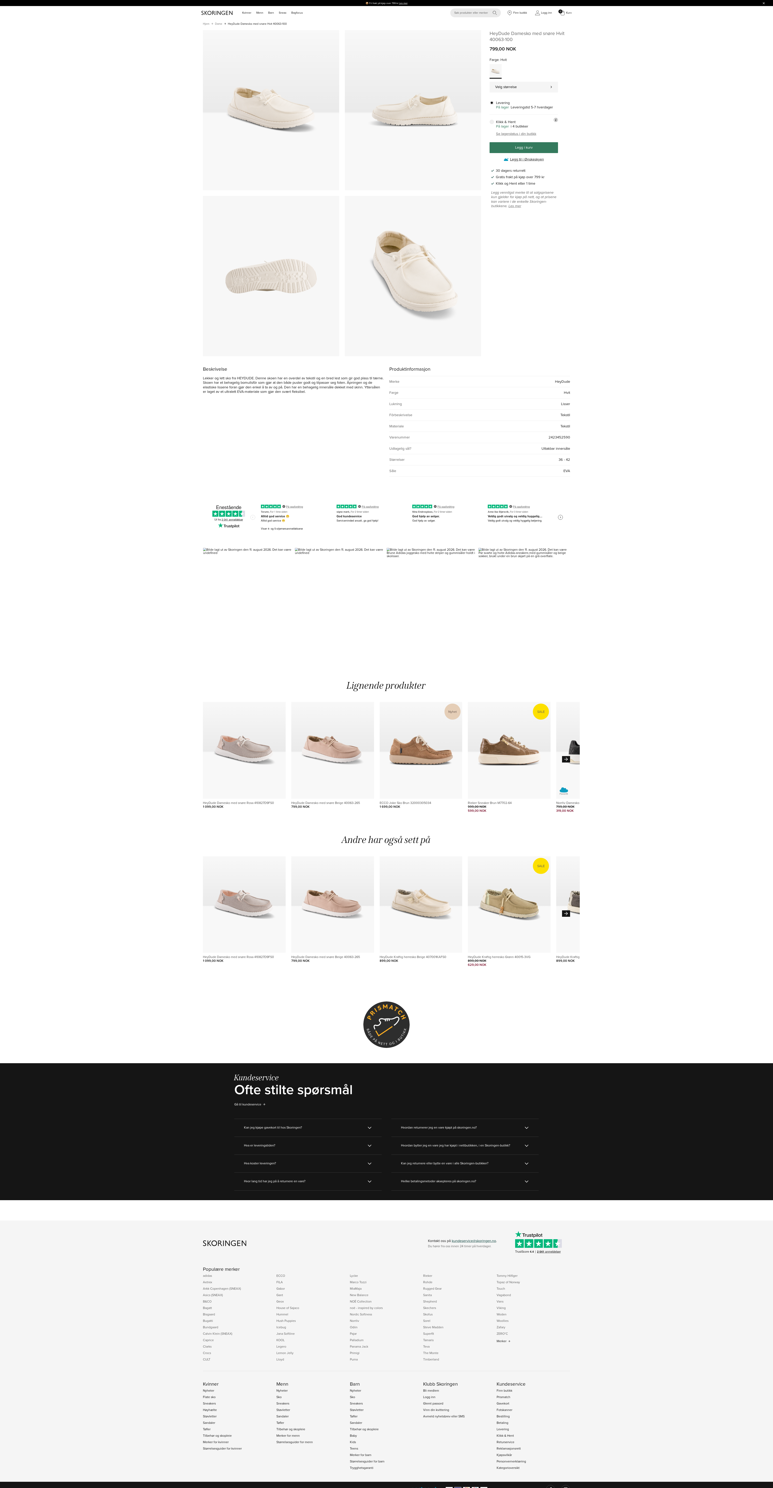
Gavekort (503, 1403)
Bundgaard (210, 1327)
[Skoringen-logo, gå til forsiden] (217, 13)
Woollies (502, 1321)
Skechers (429, 1308)
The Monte (430, 1353)
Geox (280, 1301)
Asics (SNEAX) (213, 1295)
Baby (353, 1435)
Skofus (428, 1314)
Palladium (357, 1340)
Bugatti (208, 1321)
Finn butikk (504, 1390)
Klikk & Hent (505, 1435)
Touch (501, 1288)
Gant (279, 1295)
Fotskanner (504, 1410)
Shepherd (430, 1301)
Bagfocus (297, 13)
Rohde (427, 1282)
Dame (218, 24)
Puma (354, 1359)
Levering (503, 1429)
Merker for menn (288, 1435)
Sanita (427, 1295)
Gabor (280, 1288)
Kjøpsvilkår (504, 1455)
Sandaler (209, 1423)
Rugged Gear (432, 1288)
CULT (206, 1359)
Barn (271, 13)
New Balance (359, 1295)
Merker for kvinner (216, 1442)
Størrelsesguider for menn (294, 1442)
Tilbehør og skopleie (217, 1435)
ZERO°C (502, 1334)
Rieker (427, 1276)
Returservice (505, 1442)
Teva (426, 1346)
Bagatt (207, 1308)
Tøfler (207, 1429)
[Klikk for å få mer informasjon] (556, 120)
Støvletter (210, 1416)
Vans (500, 1301)
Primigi (355, 1353)
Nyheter (208, 1390)
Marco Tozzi (358, 1282)
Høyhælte (210, 1410)
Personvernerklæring (511, 1461)
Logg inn (429, 1397)
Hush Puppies (286, 1321)
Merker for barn (360, 1455)
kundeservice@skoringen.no (474, 1240)
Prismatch (503, 1397)
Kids (353, 1442)
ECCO (280, 1276)
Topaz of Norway (508, 1282)
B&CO (207, 1301)
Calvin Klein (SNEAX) (217, 1334)
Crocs (207, 1353)
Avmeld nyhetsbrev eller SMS (444, 1416)
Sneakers (209, 1403)
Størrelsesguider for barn (367, 1461)
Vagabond (504, 1295)
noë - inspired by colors (366, 1308)
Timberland (431, 1359)
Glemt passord (433, 1403)
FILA (279, 1282)
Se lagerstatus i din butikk (516, 134)
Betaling (502, 1423)
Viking (501, 1308)
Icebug (281, 1327)
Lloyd (280, 1359)
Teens (354, 1448)
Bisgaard (209, 1314)
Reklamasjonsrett (509, 1448)
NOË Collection (361, 1301)
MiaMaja (356, 1288)
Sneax (282, 13)
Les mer (403, 3)
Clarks (207, 1346)
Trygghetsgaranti (361, 1468)
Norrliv (354, 1321)
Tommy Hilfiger (507, 1276)
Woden (501, 1314)
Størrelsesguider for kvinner (222, 1448)
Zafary (501, 1327)
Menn (259, 13)
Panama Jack (359, 1346)
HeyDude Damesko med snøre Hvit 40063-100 (257, 24)
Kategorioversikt (508, 1468)
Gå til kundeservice (247, 1104)
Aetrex (207, 1282)
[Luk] (764, 3)
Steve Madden (433, 1327)
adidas (207, 1276)
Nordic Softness (361, 1314)
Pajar (353, 1334)
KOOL (280, 1340)
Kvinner (246, 13)
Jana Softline (285, 1334)
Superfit (428, 1334)
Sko (279, 1397)
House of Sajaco (287, 1308)
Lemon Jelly (284, 1353)
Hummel (282, 1314)
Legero (281, 1346)
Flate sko (209, 1397)
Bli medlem (431, 1390)
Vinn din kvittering (436, 1410)
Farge (494, 59)
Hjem (206, 24)
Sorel (426, 1321)
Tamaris (428, 1340)
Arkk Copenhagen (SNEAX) (222, 1288)
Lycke (354, 1276)
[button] (249, 603)
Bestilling (503, 1416)
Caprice (208, 1340)
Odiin (354, 1327)
